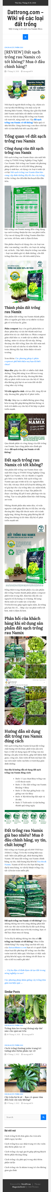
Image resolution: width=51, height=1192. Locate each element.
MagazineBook (18, 1187)
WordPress (26, 1184)
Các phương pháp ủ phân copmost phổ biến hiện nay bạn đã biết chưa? (23, 361)
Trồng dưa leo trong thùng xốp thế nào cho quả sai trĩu (23, 1029)
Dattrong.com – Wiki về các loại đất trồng (25, 17)
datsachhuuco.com (17, 947)
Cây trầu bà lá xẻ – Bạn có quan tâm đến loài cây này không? (24, 1098)
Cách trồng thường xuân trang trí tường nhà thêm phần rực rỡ (23, 1049)
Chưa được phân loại (14, 47)
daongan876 (28, 71)
